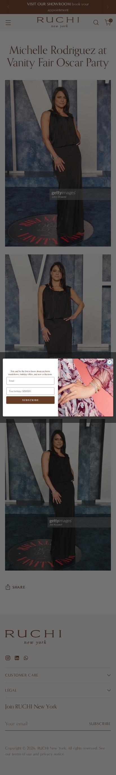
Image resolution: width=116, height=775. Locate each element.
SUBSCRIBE (30, 400)
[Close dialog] (109, 362)
